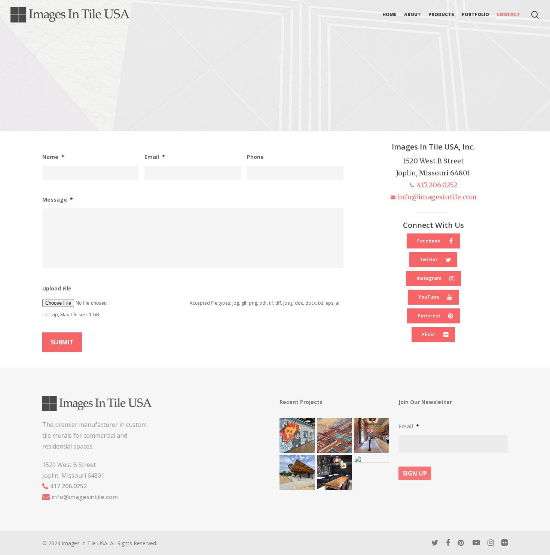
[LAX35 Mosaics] (297, 435)
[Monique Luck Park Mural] (297, 472)
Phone (255, 157)
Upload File (56, 288)
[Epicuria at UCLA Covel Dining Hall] (334, 472)
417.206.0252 (437, 185)
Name (53, 157)
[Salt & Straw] (371, 435)
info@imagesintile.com (437, 197)
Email (154, 157)
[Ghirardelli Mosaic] (334, 435)
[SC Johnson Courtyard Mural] (371, 472)
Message (57, 199)
